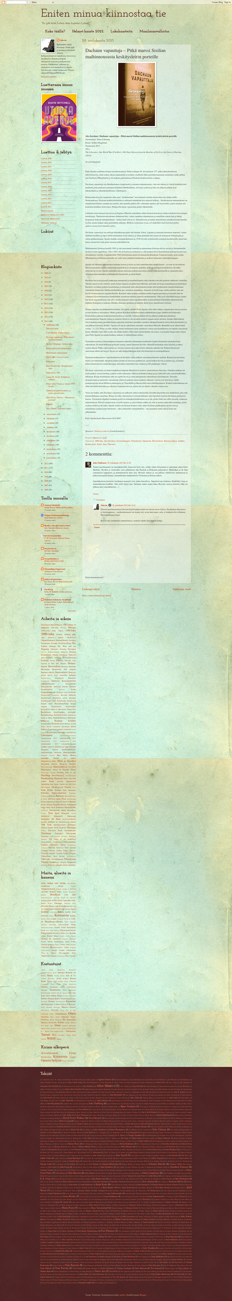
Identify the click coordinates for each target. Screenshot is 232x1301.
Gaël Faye (90, 1135)
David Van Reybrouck (136, 1118)
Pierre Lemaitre (148, 1237)
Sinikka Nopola (105, 1256)
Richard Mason (160, 1242)
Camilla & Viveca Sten (48, 1109)
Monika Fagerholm (89, 1222)
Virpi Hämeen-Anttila (74, 1277)
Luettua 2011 (46, 206)
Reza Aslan (101, 1242)
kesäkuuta (51, 436)
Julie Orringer (80, 1176)
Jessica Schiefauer (168, 1161)
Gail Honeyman (54, 1135)
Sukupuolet (58, 816)
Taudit (56, 827)
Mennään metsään (48, 755)
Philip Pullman (91, 1237)
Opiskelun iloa (47, 784)
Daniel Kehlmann (164, 1115)
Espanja (44, 900)
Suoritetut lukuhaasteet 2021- (53, 214)
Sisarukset (71, 810)
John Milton (93, 1167)
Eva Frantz (53, 1132)
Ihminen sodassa (101, 431)
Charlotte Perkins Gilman (181, 1109)
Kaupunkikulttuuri (48, 692)
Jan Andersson (73, 1155)
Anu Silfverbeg (128, 1100)
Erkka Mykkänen (99, 1129)
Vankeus (52, 850)
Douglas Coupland (80, 1121)
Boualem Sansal (156, 1106)
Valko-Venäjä (45, 950)
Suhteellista (45, 816)
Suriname (72, 939)
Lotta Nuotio (185, 1199)
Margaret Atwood (135, 1205)
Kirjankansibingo (62, 703)
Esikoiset (45, 660)
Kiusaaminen (56, 706)
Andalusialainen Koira (49, 973)
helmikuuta (51, 453)
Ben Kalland (60, 1106)
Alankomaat (45, 886)
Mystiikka (72, 767)
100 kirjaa (68, 624)
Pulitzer (52, 795)
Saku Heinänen (135, 1248)
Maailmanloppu (47, 752)
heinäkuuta (51, 431)
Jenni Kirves (172, 1158)
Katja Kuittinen (116, 1184)
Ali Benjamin (66, 1086)
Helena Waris (73, 1143)
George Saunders (135, 1135)
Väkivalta (111, 444)
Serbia (68, 936)
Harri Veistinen (78, 1141)
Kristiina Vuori (70, 1190)
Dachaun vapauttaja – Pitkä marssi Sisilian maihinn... (60, 338)
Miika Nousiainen (128, 1216)
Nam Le (160, 1222)
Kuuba (49, 919)
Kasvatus (62, 689)
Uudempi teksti (91, 589)
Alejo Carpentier (132, 1082)
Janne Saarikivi (147, 1155)
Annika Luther (73, 1098)
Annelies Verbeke (101, 1095)
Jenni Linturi (184, 1158)
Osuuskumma (61, 1013)
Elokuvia (64, 652)
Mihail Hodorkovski (112, 1216)
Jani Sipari (135, 1155)
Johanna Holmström (110, 1163)
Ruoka (43, 804)
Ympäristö (71, 862)
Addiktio (59, 634)
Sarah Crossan (155, 1251)
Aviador (65, 978)
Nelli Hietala (104, 1225)
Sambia (62, 936)
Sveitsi (43, 941)
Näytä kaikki (72, 611)
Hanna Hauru (137, 1138)
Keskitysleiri (90, 444)
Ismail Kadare (170, 1149)
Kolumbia (44, 916)
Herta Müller (72, 1147)
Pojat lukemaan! (69, 790)
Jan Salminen (85, 1155)
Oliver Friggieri (114, 1228)
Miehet (65, 755)
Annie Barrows (187, 1095)
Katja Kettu (101, 1184)
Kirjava (57, 998)
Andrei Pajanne (90, 1089)
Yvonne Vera (61, 1283)
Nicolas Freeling (165, 1225)
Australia (44, 891)
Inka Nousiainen (101, 1149)
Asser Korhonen (112, 1103)
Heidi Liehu (132, 1141)
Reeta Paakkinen (172, 1239)
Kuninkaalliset (46, 723)
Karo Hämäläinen (85, 1181)
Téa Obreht (113, 1271)
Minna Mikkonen (164, 1219)
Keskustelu (55, 695)
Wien (74, 953)
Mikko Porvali (62, 1219)
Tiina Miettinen (129, 1265)
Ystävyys (51, 864)
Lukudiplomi (71, 732)
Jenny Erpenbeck (116, 1161)
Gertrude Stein (164, 1135)
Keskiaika (72, 692)
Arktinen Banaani (64, 972)
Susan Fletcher (177, 1259)
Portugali (56, 933)
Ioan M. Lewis (140, 1149)
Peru (47, 930)
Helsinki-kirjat (46, 993)
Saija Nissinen (122, 1248)
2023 (46, 277)
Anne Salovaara (65, 1095)
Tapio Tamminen (135, 1262)
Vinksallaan (46, 856)
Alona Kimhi (163, 1086)
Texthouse (61, 1035)
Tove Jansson (155, 1268)
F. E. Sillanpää (101, 1132)
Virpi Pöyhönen (89, 1277)
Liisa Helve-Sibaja (81, 1199)
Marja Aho (46, 1211)
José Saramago (130, 1170)
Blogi (69, 643)
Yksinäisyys (54, 862)
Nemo (62, 1010)
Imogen (65, 993)
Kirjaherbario (46, 698)
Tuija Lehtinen (183, 1268)
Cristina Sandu (112, 1115)
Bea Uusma (188, 1103)
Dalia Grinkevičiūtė (135, 1115)
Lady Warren (167, 1190)
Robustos (58, 1020)
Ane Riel (127, 1089)
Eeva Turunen (59, 1124)
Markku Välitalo (144, 1211)
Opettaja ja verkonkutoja (53, 571)
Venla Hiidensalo (98, 1274)
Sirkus (63, 810)
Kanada (61, 911)
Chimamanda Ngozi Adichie (76, 1112)
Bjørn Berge (114, 1106)
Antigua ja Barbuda (69, 889)
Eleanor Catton (82, 1124)
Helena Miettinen (46, 1144)
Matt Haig (140, 1214)
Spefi (57, 813)
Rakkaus (60, 795)
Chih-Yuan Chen (58, 1112)
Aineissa (51, 637)
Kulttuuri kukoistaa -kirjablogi (57, 599)
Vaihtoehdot (53, 845)
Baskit (65, 892)
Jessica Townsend (184, 1161)
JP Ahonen (121, 1152)
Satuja (48, 807)
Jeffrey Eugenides (158, 1158)
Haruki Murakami (107, 1141)
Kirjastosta (60, 1056)
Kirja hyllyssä (50, 548)
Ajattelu (60, 637)
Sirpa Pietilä (171, 1257)
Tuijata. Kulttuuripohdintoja (56, 515)
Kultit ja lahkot (47, 718)
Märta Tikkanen (134, 1222)
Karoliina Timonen (118, 1181)
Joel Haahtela (94, 1164)
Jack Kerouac (173, 1152)
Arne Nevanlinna (154, 1100)
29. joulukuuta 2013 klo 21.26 (119, 462)
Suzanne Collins (78, 1262)
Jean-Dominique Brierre (130, 1158)
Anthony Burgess (148, 1098)
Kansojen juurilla (61, 686)
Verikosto (73, 850)
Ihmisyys (72, 672)
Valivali (51, 847)
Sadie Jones (84, 1248)
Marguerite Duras (182, 1205)
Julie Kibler (69, 1176)
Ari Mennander (141, 1100)
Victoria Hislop (131, 1274)
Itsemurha (63, 675)
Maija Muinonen (80, 1205)
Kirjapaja (51, 998)
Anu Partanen (115, 1100)
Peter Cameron (160, 1234)
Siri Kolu (117, 1256)
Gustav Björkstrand (74, 1138)
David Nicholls (110, 1118)
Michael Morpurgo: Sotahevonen (59, 343)
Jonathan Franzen (179, 1166)
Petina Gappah (56, 1237)
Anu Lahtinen (102, 1100)
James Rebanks (60, 1155)
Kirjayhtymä (65, 998)
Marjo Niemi (105, 1211)
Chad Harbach (123, 1109)
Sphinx (43, 1028)
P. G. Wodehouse (165, 1228)
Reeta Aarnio (158, 1239)
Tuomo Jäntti (74, 1271)
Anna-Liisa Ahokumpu (131, 1092)
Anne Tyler (76, 1095)
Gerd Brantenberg (151, 1135)
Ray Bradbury (117, 1239)
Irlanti (46, 909)
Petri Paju (67, 1237)
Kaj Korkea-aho (98, 1178)
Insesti (43, 675)
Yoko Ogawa (177, 1280)
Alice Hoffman (88, 1086)
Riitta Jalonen (62, 1245)
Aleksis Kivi (160, 1082)
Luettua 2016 (46, 186)
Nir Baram (75, 1228)
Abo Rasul (67, 1079)
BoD (55, 981)
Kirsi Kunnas (108, 1187)
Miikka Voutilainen (144, 1216)
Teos (54, 1034)
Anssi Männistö (110, 1098)
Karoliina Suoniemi (101, 1181)
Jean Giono (87, 1158)
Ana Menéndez (184, 1086)
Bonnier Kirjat (63, 981)
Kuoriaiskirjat (60, 1001)
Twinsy (68, 1035)
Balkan (52, 891)
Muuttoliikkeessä (60, 766)
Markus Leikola (73, 1214)
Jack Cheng (162, 1152)
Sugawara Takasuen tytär (134, 1259)
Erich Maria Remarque (48, 1130)
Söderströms (71, 1031)
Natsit (99, 444)
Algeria (73, 886)
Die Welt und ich (67, 646)
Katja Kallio (73, 1184)
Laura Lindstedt (97, 1193)
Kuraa (62, 723)
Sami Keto (188, 1248)
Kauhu (73, 689)
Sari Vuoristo (72, 1254)
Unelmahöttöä (46, 842)
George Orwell (102, 1135)
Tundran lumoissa (47, 944)
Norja (73, 924)
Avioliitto (62, 643)
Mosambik (52, 925)
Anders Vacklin (45, 1089)
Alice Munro (105, 1085)
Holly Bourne (126, 1146)
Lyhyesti (51, 747)
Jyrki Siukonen (166, 1176)
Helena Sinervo (60, 1144)
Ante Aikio (134, 1097)
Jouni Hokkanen (154, 1170)
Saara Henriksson (46, 1248)
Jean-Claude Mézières (111, 1158)
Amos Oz (173, 1086)
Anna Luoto (105, 1092)
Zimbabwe (60, 956)
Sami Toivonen (47, 1251)
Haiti (74, 903)
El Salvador (71, 898)
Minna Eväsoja (134, 1219)
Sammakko (71, 1019)
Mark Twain (117, 1211)
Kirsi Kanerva (95, 1187)
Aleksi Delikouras (147, 1082)
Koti (74, 709)
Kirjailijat (72, 698)
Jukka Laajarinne (150, 1172)
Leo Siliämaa (168, 1196)
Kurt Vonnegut (99, 1190)
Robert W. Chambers (140, 1245)
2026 (46, 273)
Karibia (68, 912)
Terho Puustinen (88, 1265)
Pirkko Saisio (44, 1239)
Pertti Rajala (135, 1234)
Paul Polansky (147, 1231)
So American (55, 938)
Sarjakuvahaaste (59, 804)
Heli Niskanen (87, 1144)
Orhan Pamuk (141, 1228)
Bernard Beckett (72, 1106)
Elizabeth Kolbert (48, 1127)
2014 (46, 316)
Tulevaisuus (71, 833)
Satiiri (43, 807)
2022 (46, 281)
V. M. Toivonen (186, 1271)
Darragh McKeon (54, 1118)
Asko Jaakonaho (80, 1103)
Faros (62, 987)
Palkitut (68, 787)
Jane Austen (97, 1155)
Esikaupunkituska (69, 657)
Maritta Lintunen (186, 1208)
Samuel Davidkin (62, 1250)
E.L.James (133, 1121)
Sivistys (43, 813)
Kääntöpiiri (49, 1004)
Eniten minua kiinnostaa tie (103, 13)
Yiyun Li (167, 1280)
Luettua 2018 (46, 178)
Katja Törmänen (129, 1184)
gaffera (123, 1294)
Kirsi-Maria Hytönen (163, 1187)
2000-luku (99, 440)
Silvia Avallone (67, 1257)
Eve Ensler (64, 1132)
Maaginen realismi (49, 749)
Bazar (49, 981)
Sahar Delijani (110, 1248)
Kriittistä (58, 714)
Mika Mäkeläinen (172, 1216)
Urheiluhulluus (70, 841)
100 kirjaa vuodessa (49, 222)
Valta (66, 847)
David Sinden (121, 1118)
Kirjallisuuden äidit (48, 701)
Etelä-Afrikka (52, 900)
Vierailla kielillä (62, 853)
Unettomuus (57, 842)
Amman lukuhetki (52, 505)
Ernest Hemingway (117, 1129)
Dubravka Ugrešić (95, 1121)
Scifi (53, 807)
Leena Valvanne (126, 1196)
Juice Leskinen (123, 1173)
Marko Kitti (157, 1211)
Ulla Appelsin (125, 1271)
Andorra (58, 889)
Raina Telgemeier (104, 1239)
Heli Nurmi (98, 1144)
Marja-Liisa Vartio (77, 1211)
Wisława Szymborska (106, 1280)
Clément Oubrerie (53, 1115)
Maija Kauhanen (66, 1205)
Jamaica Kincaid (186, 1152)
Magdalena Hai (53, 1205)
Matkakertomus (69, 752)
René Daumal (77, 1242)
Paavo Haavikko (179, 1228)
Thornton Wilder (102, 1265)
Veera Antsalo (47, 1274)
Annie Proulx (48, 1097)
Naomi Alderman (172, 1222)
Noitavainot (45, 772)
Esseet (52, 660)
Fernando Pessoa (146, 1132)
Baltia (59, 891)
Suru (58, 818)
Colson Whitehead (81, 1115)
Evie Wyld (89, 1132)
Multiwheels (45, 1010)
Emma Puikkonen (126, 1127)
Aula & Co (71, 975)
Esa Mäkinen (133, 1130)
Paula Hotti (159, 1231)
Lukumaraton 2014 (68, 738)
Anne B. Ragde (179, 1092)
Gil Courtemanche (178, 1135)
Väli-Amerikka (64, 953)
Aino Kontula (160, 1079)
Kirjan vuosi (47, 703)
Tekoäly (43, 830)
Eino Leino (70, 1124)
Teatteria (62, 827)
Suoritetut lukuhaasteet (50, 218)
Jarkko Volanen (59, 1158)
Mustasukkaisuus (46, 767)
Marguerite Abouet (167, 1205)
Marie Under (145, 1208)
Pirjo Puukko (185, 1237)
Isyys (56, 675)
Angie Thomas (150, 1089)
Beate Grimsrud (48, 1106)
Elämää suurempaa (60, 655)
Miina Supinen (159, 1216)
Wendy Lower (44, 1280)
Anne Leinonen (52, 1095)
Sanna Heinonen (104, 1251)
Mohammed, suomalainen (56, 352)
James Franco (47, 1155)
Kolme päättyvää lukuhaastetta (58, 348)
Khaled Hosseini (48, 1187)
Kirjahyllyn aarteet (60, 698)
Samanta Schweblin (164, 1248)
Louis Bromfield (45, 1202)
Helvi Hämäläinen (143, 1144)
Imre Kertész (64, 1149)
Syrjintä (44, 822)
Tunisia (57, 944)
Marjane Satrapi (92, 1211)
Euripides (43, 1132)
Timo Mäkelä (45, 1268)
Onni (70, 778)
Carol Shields (83, 1109)
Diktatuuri (54, 649)
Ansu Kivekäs (122, 1098)
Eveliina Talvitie (76, 1132)
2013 (46, 321)
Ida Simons (182, 1147)
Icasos (53, 993)
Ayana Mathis (162, 1103)
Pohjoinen (65, 1017)
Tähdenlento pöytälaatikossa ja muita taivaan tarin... (58, 391)
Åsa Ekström (110, 1283)
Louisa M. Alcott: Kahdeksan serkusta (58, 378)
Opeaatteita (71, 781)
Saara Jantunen (60, 1248)
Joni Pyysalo (61, 1170)
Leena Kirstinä (55, 1196)
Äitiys (65, 864)
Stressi (73, 813)
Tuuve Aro (100, 1271)
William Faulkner (58, 1280)
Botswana (72, 892)
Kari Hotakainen (182, 1178)
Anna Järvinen (47, 1092)
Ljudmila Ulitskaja (160, 1199)
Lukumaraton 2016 (68, 741)
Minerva (65, 1007)
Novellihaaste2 (58, 775)
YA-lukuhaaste (57, 859)
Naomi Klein (185, 1222)
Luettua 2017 (46, 182)
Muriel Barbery (121, 1222)
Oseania (57, 927)
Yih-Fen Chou (156, 1280)
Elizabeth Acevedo (185, 1124)
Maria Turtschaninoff (99, 1207)
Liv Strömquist (145, 1199)
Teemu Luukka (57, 1265)
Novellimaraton (70, 775)
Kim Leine (69, 1187)
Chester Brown (45, 1112)
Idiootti (59, 993)
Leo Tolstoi (180, 1196)
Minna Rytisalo (178, 1219)
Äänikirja (71, 865)
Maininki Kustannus (53, 1007)
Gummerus (146, 440)
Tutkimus (72, 836)
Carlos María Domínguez (67, 1109)
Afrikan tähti (70, 634)
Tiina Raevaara (154, 1265)
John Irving (64, 1166)
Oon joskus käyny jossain (58, 780)
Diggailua (45, 649)
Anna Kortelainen (78, 1092)
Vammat (73, 847)
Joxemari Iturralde (178, 1170)
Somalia (65, 939)
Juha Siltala (102, 1173)
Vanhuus (44, 850)
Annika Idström (61, 1098)
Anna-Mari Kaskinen (149, 1092)
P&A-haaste (45, 787)
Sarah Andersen (141, 1251)
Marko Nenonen (184, 1211)
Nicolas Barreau (151, 1225)
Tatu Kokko (163, 1262)
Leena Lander (84, 1196)
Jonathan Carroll (161, 1167)
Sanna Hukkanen (118, 1251)
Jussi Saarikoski (115, 1176)
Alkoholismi (71, 637)
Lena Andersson (154, 1196)
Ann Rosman (187, 1089)
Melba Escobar (180, 1214)
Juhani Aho (112, 1173)
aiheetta (59, 864)
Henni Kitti (155, 1144)
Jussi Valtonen (128, 1176)
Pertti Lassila (123, 1234)
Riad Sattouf (124, 1242)
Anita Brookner (175, 1089)
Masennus (58, 752)
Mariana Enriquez (117, 1208)
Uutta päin (50, 361)
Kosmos (51, 1001)
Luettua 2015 (46, 190)
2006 (46, 489)
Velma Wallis (83, 1274)
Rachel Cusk (80, 1239)
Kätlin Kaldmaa (113, 1190)
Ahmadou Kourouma (121, 1079)
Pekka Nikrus (87, 1234)
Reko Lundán (47, 1242)
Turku (68, 944)
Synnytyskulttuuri (69, 819)
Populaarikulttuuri (59, 792)
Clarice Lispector (166, 1112)
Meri (59, 755)
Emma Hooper (113, 1127)
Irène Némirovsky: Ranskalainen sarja (59, 367)
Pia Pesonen (123, 1236)
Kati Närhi (62, 1184)
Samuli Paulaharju (79, 1251)
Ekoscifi (43, 652)
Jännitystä (55, 680)
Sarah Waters (167, 1251)
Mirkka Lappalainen (52, 1222)
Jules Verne (58, 1176)
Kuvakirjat (65, 726)
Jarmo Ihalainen (73, 1158)
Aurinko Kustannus (48, 978)
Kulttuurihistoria (60, 717)
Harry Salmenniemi (92, 1141)
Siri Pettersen (129, 1256)
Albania (60, 886)
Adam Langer (90, 1079)
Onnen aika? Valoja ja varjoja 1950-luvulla (60, 384)
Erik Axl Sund (63, 1130)
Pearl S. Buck (60, 1234)
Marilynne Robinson (159, 1208)
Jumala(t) (72, 677)
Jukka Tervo (181, 1173)
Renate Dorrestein (62, 1242)
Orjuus (56, 784)
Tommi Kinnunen (106, 1268)
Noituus (52, 772)
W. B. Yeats (173, 1277)
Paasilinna (44, 1017)
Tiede (60, 830)
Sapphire (129, 1251)
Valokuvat (59, 847)
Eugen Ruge (185, 1130)
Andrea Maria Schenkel (73, 1089)
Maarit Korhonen (157, 1202)
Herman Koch (59, 1146)
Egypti (63, 898)
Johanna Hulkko (127, 1164)
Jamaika (67, 909)
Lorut (43, 732)
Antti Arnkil (173, 1097)
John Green (52, 1167)
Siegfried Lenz (181, 1254)
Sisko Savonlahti (184, 1257)
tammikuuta (52, 457)
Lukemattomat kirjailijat (55, 732)
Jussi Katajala (102, 1176)
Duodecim (72, 984)
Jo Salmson (59, 1164)
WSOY (51, 1038)
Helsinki (44, 906)
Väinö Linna (148, 1277)
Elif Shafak (108, 1124)
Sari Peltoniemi (48, 1254)
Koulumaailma (47, 714)
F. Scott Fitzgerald (130, 1132)
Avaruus (54, 643)
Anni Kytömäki (116, 1094)
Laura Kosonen (84, 1193)
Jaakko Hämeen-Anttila (136, 1152)
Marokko (73, 922)
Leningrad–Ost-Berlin (64, 919)
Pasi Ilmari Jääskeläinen (87, 1230)
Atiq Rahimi (124, 1103)
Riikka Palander (186, 1242)
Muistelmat (45, 764)
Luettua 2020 (46, 170)
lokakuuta (51, 418)
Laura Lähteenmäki (114, 1193)
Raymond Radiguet (145, 1239)
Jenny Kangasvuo (131, 1161)
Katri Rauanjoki (143, 1184)
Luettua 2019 (46, 174)
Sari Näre (188, 1251)
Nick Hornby (138, 1225)
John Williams (132, 1167)
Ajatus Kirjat (47, 970)
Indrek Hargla (88, 1149)
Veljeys (65, 850)
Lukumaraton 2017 (49, 744)
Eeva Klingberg (186, 1121)
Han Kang (124, 1138)
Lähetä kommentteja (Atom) (99, 595)
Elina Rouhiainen (147, 1124)
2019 (46, 294)
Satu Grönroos (83, 1254)
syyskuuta (51, 422)
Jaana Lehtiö (151, 1152)
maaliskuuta (52, 449)
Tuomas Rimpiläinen (61, 1271)
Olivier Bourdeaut (128, 1228)
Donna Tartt (53, 1121)
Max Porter (151, 1214)
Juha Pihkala (89, 1173)
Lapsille (51, 729)
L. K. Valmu (138, 1190)
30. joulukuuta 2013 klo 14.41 (124, 505)
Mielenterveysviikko (48, 761)
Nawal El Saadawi (74, 1225)
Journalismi (59, 678)
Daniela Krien (179, 1115)
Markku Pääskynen (129, 1211)
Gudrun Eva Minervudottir (56, 1138)
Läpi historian (70, 747)
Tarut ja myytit (47, 827)
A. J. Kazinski (45, 1079)
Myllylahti (54, 1010)
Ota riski (68, 784)
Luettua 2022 (46, 162)
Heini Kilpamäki (158, 1141)
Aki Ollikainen (172, 1079)
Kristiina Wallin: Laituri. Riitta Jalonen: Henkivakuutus (59, 603)
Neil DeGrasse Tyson (90, 1225)
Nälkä (65, 778)
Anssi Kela (85, 1098)
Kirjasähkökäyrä (51, 558)
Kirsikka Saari (179, 1187)
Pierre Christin (136, 1237)
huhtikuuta (51, 444)
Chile (66, 894)
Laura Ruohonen (143, 1193)
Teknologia (71, 827)
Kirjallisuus (61, 701)
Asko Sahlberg (96, 1103)
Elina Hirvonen (132, 1124)
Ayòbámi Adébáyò (175, 1103)
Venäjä (54, 950)
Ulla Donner (136, 1271)
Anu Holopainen (79, 1100)
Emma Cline (102, 1127)
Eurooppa (58, 903)
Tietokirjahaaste (70, 830)
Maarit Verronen (172, 1202)
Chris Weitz (106, 1112)
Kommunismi (71, 706)
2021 (46, 286)
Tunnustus (45, 836)
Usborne (43, 1039)
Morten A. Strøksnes (106, 1222)
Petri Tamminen (78, 1237)
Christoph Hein (118, 1112)
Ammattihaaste (62, 640)
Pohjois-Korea (54, 930)
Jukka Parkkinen (168, 1173)
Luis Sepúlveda (130, 1202)
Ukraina (73, 944)
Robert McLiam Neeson (122, 1245)
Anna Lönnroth (117, 1092)
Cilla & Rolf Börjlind (148, 1112)
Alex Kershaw (109, 440)
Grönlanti (67, 903)
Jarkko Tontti (45, 1158)
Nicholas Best (126, 1225)
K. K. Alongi (45, 1178)
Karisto (44, 998)
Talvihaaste (72, 825)
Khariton (60, 1187)
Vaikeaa (63, 845)
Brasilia (43, 895)
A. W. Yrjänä (57, 1079)
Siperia (73, 936)
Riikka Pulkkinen (48, 1245)
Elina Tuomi (161, 1124)
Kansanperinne (46, 686)
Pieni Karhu (55, 1017)
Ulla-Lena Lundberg (150, 1271)
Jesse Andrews (155, 1161)
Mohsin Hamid (67, 1222)
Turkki (62, 944)
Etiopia (50, 903)
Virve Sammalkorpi (103, 1277)
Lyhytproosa (59, 747)
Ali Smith (76, 1086)
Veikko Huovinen (70, 1274)
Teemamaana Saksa (61, 941)
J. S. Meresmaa (95, 1152)
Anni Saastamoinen (157, 1095)
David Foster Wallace (74, 1117)
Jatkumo (72, 675)
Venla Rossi (111, 1274)
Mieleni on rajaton (64, 758)
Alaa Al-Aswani (59, 1082)
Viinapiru (72, 853)
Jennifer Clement (46, 1161)
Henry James (47, 1147)
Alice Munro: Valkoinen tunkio (58, 408)
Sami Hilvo (178, 1248)
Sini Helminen (91, 1256)
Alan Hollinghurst (92, 1082)
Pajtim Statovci (53, 1231)
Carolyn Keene (96, 1109)
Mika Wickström (48, 1219)
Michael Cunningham (81, 1216)
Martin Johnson (87, 1214)
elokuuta (50, 427)
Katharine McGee (176, 1181)
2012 (46, 463)
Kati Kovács (52, 1184)
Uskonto (44, 844)
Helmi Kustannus (69, 990)
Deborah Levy (151, 1118)
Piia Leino (159, 1237)
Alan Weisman (106, 1082)
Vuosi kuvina (59, 856)
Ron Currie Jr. (168, 1245)
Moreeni (73, 1007)
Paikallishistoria (57, 787)
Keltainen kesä (62, 692)
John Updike (120, 1167)
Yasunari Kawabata (142, 1280)
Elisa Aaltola (172, 1124)
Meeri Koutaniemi (164, 1213)
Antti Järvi (54, 1100)
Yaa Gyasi (119, 1280)
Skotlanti (44, 939)
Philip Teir (103, 1236)
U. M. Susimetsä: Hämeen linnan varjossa (56, 539)
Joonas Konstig (99, 1170)
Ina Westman (76, 1149)
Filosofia (68, 660)
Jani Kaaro (109, 1155)
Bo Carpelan (144, 1106)
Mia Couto (53, 1216)
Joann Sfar (82, 1164)
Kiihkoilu (72, 695)
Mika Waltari (186, 1216)
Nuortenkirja (47, 778)
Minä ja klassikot (66, 760)
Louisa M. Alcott (61, 1202)
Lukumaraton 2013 (49, 738)
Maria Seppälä (83, 1208)
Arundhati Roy (67, 1103)
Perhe (50, 789)
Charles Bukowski (150, 1109)
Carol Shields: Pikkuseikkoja (58, 332)
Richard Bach (136, 1242)
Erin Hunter (86, 1130)
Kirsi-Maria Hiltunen (145, 1187)
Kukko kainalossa (69, 715)
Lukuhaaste (46, 735)
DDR (74, 894)
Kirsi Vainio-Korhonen (125, 1187)
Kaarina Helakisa (60, 1179)
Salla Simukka (149, 1248)
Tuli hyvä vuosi (52, 328)
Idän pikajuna (70, 669)
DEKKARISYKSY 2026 (54, 561)
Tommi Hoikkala (91, 1268)
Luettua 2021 (46, 166)
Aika (43, 637)
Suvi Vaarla (66, 1262)
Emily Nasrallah (89, 1127)
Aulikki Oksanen (149, 1103)
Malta (66, 922)
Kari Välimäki (55, 1181)
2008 (46, 480)
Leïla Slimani (54, 1199)
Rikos (64, 798)
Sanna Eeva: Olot (53, 372)
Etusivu (136, 589)
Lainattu (73, 1057)
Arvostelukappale (123, 440)
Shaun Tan (156, 1254)
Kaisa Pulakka (73, 1179)
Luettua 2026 (46, 158)
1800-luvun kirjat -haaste (52, 630)
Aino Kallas (149, 1079)
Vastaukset (100, 499)
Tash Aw (153, 1262)
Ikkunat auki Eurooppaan (59, 906)
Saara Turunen (72, 1248)
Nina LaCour (64, 1228)
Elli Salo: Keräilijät (51, 550)
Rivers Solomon (87, 1245)
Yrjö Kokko (50, 1283)
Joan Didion (70, 1164)
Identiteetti (56, 669)
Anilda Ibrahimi (162, 1089)
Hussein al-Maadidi (141, 1147)
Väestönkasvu (71, 856)
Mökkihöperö (46, 769)
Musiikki (72, 764)
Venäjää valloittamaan (67, 950)
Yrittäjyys (44, 865)
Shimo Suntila (167, 1254)
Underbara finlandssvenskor (52, 947)
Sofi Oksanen (65, 1259)
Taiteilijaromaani (60, 825)
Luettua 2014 (46, 194)
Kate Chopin (162, 1181)
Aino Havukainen (136, 1079)
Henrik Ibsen (187, 1144)
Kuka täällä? (55, 31)
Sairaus (50, 804)
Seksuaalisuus (70, 807)
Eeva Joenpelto (174, 1121)
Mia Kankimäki (65, 1216)
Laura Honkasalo (71, 1193)
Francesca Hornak (173, 1132)
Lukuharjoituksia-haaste (68, 735)
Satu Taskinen (96, 1254)
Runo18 (66, 801)
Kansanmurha (70, 683)
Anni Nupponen (130, 1095)
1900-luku (70, 630)
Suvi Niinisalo (54, 1262)
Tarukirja (48, 589)
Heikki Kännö (144, 1141)
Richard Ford (147, 1242)
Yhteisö (45, 861)
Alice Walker (124, 1086)
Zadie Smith (72, 1283)
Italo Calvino (183, 1149)
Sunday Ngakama (163, 1259)
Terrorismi (52, 830)
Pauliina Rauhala (172, 1231)
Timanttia (59, 833)
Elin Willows (119, 1124)
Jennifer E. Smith (60, 1161)
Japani (73, 908)
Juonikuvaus (45, 681)
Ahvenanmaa (71, 883)
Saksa (56, 935)
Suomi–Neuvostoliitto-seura (54, 1031)
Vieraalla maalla (48, 853)
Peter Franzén (185, 1234)
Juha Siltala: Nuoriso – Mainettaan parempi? (60, 398)
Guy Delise (88, 1138)
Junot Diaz (91, 1176)
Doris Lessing (65, 1120)
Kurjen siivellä (70, 723)
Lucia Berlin (108, 1202)
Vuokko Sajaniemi (135, 1277)
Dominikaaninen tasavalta (50, 898)
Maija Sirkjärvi (106, 1205)
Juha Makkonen (100, 462)
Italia (56, 909)
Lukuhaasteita (121, 31)
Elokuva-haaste (53, 652)
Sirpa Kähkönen (157, 1256)
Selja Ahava (132, 1254)
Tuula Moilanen (87, 1271)
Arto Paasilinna (53, 1103)
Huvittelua (45, 669)
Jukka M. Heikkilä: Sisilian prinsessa (58, 591)
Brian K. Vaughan (171, 1106)
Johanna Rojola (140, 1164)
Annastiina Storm (165, 1092)
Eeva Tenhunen (47, 1124)
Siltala (58, 1025)
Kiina (74, 912)
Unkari (66, 947)
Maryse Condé (115, 1214)
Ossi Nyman (153, 1228)
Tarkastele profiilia (49, 76)
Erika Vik (75, 1129)
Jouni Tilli (165, 1170)
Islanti (51, 909)
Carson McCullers (110, 1109)
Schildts (61, 1022)
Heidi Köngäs (120, 1141)
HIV (57, 663)
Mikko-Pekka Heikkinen (79, 1219)
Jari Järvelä (173, 1155)
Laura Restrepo (130, 1193)
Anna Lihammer (92, 1092)
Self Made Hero (47, 1025)
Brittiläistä (55, 894)
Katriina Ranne (158, 1184)
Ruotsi (50, 935)
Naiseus (66, 769)
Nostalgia (60, 772)
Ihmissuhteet (61, 672)
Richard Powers (173, 1242)
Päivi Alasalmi (67, 1239)
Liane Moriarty (67, 1199)
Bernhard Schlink (87, 1106)
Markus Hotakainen (46, 1214)
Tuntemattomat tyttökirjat (59, 836)
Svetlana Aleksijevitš (94, 1262)
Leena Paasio (96, 1196)
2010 (46, 472)
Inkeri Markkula (127, 1149)
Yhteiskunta (70, 858)
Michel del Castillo (97, 1216)
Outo (74, 784)
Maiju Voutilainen (120, 1205)
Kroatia (43, 919)
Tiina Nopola (141, 1265)
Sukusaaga (71, 816)
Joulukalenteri (45, 678)
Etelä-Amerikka (64, 900)
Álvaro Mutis (99, 1283)
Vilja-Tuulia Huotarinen (160, 1274)
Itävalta (61, 909)
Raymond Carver (130, 1239)
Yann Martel (129, 1280)
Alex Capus (173, 1082)
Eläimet (72, 651)
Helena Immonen (184, 1141)
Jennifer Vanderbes (101, 1161)
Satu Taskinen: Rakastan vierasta (56, 528)
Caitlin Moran (185, 1106)
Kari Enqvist (167, 1178)
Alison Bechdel (137, 1086)
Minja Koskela (108, 1219)
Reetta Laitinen (186, 1239)
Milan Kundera (95, 1219)
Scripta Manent (70, 1022)
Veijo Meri (58, 1274)
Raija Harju (91, 1239)
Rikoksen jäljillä (54, 799)
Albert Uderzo (119, 1082)
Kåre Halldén (126, 1190)
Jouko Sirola (142, 1170)
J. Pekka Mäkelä (67, 1152)
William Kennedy (73, 1280)
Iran (42, 909)
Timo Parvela (61, 1268)
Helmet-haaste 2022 (88, 31)
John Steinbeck (106, 1166)
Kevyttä (64, 695)
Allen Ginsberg (151, 1086)
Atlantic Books (59, 976)
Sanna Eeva (92, 1251)
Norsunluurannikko (47, 927)
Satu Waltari (109, 1254)
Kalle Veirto (125, 1179)
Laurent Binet (166, 1193)
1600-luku (54, 627)
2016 (46, 308)
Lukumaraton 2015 (49, 741)
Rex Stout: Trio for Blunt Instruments (58, 581)
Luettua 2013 (46, 198)
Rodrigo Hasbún (155, 1245)
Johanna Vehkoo (176, 1164)
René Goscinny (89, 1242)
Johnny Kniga (56, 995)
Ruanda (43, 936)
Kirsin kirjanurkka (52, 535)
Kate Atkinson (149, 1181)
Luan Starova (76, 1202)
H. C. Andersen (112, 1138)
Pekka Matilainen (74, 1234)
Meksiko (44, 925)
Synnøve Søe (121, 1262)
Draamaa (63, 649)
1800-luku (72, 627)
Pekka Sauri (98, 1234)
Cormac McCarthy (98, 1115)
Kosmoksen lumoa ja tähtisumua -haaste (56, 709)
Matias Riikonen (128, 1214)
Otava (72, 1013)
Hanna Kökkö (150, 1138)
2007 (46, 485)
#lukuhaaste (45, 625)
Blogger (143, 1294)
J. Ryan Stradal (81, 1152)
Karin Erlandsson (69, 1181)
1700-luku (63, 628)
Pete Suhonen (147, 1234)
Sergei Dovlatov (144, 1254)
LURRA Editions (60, 1004)
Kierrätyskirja (46, 1057)
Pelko (43, 790)
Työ (50, 839)
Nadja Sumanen (149, 1222)
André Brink (117, 1089)
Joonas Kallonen (85, 1170)
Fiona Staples (159, 1132)
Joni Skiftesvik (72, 1170)
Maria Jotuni (55, 1208)
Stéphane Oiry (105, 1259)
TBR (43, 824)
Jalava (48, 995)
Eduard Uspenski (145, 1121)
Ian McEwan (170, 1146)
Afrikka (63, 883)
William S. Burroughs (88, 1280)
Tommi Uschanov (124, 1268)
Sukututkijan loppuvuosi (54, 568)
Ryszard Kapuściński (183, 1245)
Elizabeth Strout (62, 1126)
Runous (73, 801)
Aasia (43, 883)
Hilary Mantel (85, 1146)
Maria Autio (44, 1208)
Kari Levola (44, 1181)
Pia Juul (113, 1237)
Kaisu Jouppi (85, 1179)
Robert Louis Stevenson (104, 1245)
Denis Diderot (163, 1118)
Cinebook (72, 981)
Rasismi (68, 796)
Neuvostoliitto (63, 924)
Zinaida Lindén (85, 1282)
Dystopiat (72, 649)
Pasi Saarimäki (124, 1231)
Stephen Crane (78, 1259)
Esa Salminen (145, 1130)
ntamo (59, 1039)
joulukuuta (51, 324)
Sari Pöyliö (61, 1254)
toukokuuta (51, 440)
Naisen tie (57, 769)
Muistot (54, 764)
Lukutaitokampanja (69, 744)
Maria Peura (68, 1207)
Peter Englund (172, 1234)
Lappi (53, 918)
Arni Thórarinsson (169, 1100)
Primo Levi (55, 1239)
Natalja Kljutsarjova (47, 1225)
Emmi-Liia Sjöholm (156, 1127)
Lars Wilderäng (180, 1190)
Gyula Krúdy (99, 1138)
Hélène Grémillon (157, 1147)
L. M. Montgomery (153, 1190)
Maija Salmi (93, 1205)
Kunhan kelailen (65, 720)
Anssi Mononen (97, 1098)
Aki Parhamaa (185, 1079)
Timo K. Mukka (168, 1265)
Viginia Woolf (143, 1274)
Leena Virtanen (139, 1196)
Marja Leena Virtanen (60, 1211)
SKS (64, 1019)
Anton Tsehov (161, 1098)
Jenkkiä (181, 440)
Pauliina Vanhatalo (46, 1234)
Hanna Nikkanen (164, 1138)
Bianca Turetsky (101, 1106)
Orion (52, 1014)
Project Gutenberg (68, 1061)
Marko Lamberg (170, 1211)
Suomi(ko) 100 (47, 819)
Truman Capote (170, 1268)
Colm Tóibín (66, 1115)
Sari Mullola (178, 1251)
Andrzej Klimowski (104, 1089)
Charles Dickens (164, 1109)
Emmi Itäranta (141, 1126)
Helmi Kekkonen (127, 1143)
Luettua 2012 (46, 202)
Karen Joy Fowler (137, 1179)
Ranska (73, 933)
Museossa (63, 764)
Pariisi (63, 927)
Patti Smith (136, 1231)
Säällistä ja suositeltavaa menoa (62, 821)
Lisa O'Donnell (117, 1199)
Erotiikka (49, 657)
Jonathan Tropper (46, 1170)
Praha (63, 933)
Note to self (70, 772)
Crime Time (61, 984)
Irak (74, 906)
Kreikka (73, 916)
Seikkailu (60, 807)
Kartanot (72, 686)
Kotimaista (61, 915)
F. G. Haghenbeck (115, 1132)
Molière (77, 1222)
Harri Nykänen (65, 1141)
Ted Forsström (177, 1262)
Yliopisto (63, 862)
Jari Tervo (185, 1155)
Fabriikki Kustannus (49, 987)
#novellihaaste (56, 624)
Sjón (41, 1259)
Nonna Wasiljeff (87, 1228)
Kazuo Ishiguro (172, 1184)
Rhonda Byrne (112, 1242)
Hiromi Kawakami (112, 1147)
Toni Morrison (141, 1268)
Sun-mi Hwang (150, 1259)
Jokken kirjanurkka (53, 579)
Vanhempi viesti (182, 589)
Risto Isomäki (75, 1245)
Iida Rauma (52, 1149)
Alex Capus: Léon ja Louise (57, 357)
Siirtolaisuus (54, 810)
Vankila (59, 850)
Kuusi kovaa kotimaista (50, 726)
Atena (50, 975)
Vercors (120, 1274)
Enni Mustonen (171, 1127)
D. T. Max (122, 1115)
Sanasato (44, 1022)
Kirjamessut (71, 701)
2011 (46, 467)
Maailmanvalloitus (154, 31)
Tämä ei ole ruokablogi (65, 839)
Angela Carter (137, 1089)
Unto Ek (162, 1271)
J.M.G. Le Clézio (110, 1152)
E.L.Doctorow (122, 1121)
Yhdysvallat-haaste (49, 955)
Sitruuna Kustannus (69, 1025)
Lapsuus (59, 729)
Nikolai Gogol (52, 1228)
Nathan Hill (61, 1225)
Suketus (104, 505)
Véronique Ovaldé (160, 1277)
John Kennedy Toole (79, 1167)
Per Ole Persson (110, 1234)
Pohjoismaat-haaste (68, 930)
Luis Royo (118, 1202)
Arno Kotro (181, 1100)
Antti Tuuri (65, 1100)
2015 (46, 312)
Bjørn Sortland (128, 1106)
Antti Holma (44, 1100)
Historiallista (157, 440)
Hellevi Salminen (111, 1144)
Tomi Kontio (77, 1268)
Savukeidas (52, 1022)
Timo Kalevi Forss (183, 1265)
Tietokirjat (46, 833)
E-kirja (72, 1052)
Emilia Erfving (76, 1127)
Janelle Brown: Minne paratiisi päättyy (58, 507)
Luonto (44, 746)
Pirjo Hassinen (172, 1236)
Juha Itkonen (74, 1172)
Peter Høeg (44, 1236)
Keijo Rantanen (186, 1184)
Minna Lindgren (150, 1219)
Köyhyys (44, 729)
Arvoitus (72, 640)
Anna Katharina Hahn (62, 1092)
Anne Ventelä (87, 1095)
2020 (46, 290)
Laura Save (155, 1193)
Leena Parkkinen (111, 1196)
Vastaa (95, 493)
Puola (67, 933)
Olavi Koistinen (100, 1228)
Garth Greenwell (78, 1135)
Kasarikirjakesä (46, 689)
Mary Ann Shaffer (101, 1214)
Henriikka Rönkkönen (170, 1144)
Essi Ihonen (174, 1130)
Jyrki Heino (153, 1175)
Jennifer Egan (74, 1161)
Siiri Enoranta (54, 1257)
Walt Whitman (185, 1277)
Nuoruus (58, 778)
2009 (46, 476)
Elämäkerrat (136, 440)
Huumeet (64, 666)
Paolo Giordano (68, 1231)
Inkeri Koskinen (114, 1149)
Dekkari (52, 646)
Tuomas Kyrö (45, 1271)
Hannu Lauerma (179, 1138)
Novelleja (45, 775)
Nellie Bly (115, 1225)
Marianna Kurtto (132, 1208)
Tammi (45, 1034)
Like (69, 1004)
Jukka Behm (135, 1173)
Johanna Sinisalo (157, 1163)
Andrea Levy (57, 1089)
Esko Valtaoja (159, 1129)
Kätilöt (73, 726)
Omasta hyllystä (51, 1060)
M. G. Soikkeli (144, 1202)
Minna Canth (120, 1219)
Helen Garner (170, 1141)
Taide (49, 824)
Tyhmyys (44, 839)
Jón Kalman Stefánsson (182, 1176)
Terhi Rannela (72, 1265)
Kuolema (55, 723)
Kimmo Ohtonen (81, 1187)
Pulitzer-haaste (47, 210)
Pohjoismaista (47, 933)
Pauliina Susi (184, 1231)
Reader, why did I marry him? (57, 525)
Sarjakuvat (71, 804)
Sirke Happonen (143, 1257)
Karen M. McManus (153, 1179)
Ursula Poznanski (173, 1271)
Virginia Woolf (59, 1277)
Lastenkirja (67, 729)
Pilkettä (49, 404)
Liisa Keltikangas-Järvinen (100, 1199)
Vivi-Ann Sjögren (118, 1277)
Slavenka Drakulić (52, 1259)
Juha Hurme (60, 1173)
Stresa (48, 1028)
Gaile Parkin (66, 1135)
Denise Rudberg (176, 1118)
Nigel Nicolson (179, 1225)
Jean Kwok (98, 1158)
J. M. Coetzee (54, 1152)
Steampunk (65, 813)
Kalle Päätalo (113, 1179)
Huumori (72, 666)
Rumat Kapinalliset (48, 801)
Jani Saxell (121, 1155)
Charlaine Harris (136, 1109)
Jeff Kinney (145, 1158)
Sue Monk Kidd (117, 1259)
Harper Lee (53, 1141)
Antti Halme (185, 1098)
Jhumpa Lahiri (46, 1163)
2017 (46, 303)
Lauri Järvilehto (179, 1193)
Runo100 (59, 801)
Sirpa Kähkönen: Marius (53, 517)
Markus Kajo (60, 1214)
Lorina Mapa (173, 1199)
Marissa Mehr (173, 1208)
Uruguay (73, 947)
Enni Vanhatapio (184, 1127)
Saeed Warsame (97, 1248)
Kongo (51, 916)
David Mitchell (95, 1118)
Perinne (58, 790)
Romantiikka (71, 799)
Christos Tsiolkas (132, 1112)
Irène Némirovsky (154, 1149)
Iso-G (50, 675)
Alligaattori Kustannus (66, 970)
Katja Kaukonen (87, 1184)
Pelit (74, 787)
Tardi (145, 1262)
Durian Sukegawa (109, 1121)
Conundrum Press (47, 984)
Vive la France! (48, 953)
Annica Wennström (173, 1095)
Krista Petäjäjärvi (57, 1190)
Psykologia (44, 796)
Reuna (52, 1020)
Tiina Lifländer (116, 1265)
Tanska (50, 941)
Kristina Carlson (84, 1190)
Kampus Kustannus (69, 996)
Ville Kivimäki (179, 1274)
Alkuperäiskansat (48, 640)
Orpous (62, 784)
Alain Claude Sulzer (75, 1082)
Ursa (74, 1035)
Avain (58, 978)
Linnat (73, 729)
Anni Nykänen (143, 1095)
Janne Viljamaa (160, 1155)
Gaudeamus (71, 987)
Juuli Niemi (141, 1176)
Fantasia (59, 660)
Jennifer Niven (87, 1161)
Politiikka (45, 792)
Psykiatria (72, 793)
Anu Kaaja (90, 1100)
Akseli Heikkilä (45, 1082)
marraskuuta (52, 414)
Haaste (63, 663)
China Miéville (94, 1112)
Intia (71, 906)
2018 (46, 299)
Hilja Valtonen (99, 1147)
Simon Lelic (79, 1257)
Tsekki (73, 941)
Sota (105, 444)
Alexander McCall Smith (49, 1086)
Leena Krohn (69, 1196)
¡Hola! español (70, 956)
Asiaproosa (45, 643)
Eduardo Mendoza (160, 1121)
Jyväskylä (53, 912)
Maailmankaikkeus (69, 749)
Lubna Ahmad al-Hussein (92, 1202)
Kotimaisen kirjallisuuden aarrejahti (58, 712)
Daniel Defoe (149, 1115)
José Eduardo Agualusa (114, 1170)
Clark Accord (179, 1112)
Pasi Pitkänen (108, 1230)
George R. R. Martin (117, 1135)
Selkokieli (44, 810)
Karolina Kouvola (134, 1181)
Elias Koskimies (96, 1124)
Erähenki (57, 657)
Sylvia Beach (109, 1262)
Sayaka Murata (121, 1254)
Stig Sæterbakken (91, 1259)
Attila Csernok (136, 1103)
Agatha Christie (104, 1079)
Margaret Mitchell (152, 1205)
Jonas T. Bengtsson (146, 1167)
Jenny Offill (143, 1161)
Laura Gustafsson (55, 1193)
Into (69, 992)
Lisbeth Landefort (130, 1199)
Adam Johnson (79, 1079)
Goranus (44, 990)
